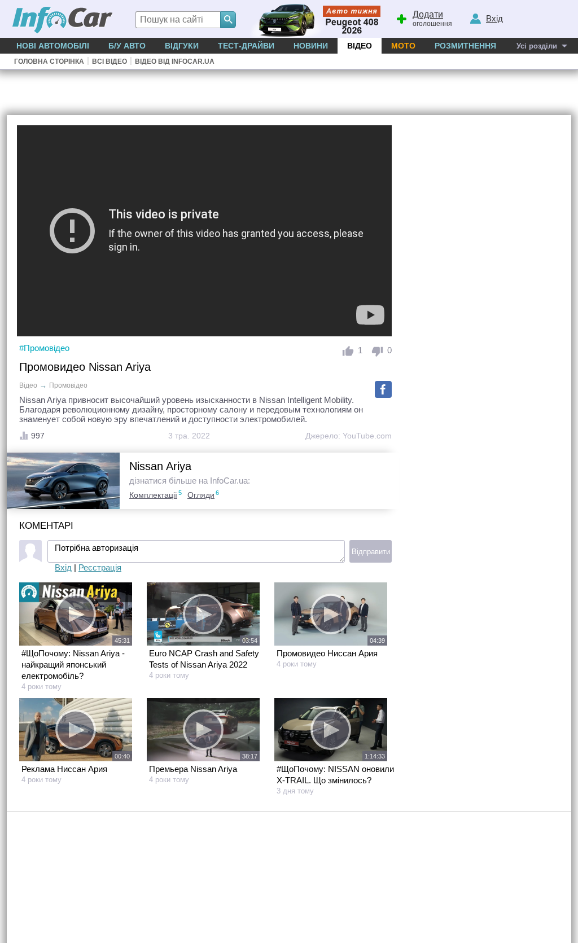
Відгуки (182, 45)
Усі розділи (536, 46)
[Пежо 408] (313, 19)
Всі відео (109, 61)
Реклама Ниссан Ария (64, 769)
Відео (359, 45)
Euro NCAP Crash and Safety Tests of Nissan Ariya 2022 (204, 658)
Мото (403, 45)
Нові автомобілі (52, 45)
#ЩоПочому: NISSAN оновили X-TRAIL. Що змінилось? (335, 774)
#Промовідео (44, 348)
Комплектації (153, 494)
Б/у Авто (127, 45)
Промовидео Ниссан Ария (327, 653)
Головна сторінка (49, 61)
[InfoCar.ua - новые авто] (62, 20)
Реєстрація (99, 567)
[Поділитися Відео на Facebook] (383, 389)
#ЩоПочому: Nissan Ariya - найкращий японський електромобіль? (73, 664)
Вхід (63, 567)
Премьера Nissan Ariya (193, 769)
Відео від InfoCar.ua (174, 61)
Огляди (200, 494)
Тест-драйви (246, 45)
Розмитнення (465, 45)
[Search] (228, 19)
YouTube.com (367, 435)
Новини (311, 45)
